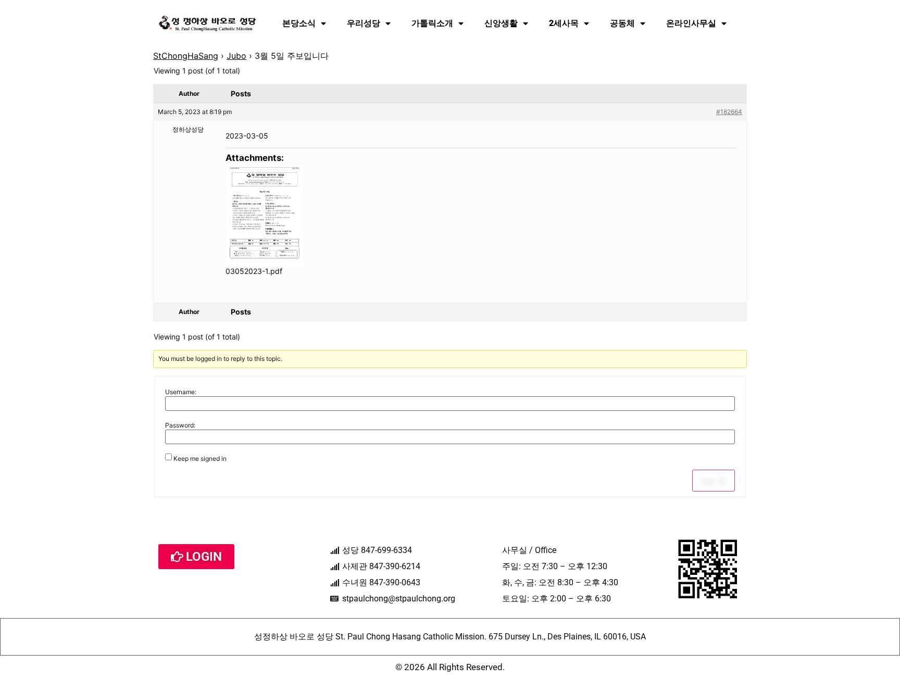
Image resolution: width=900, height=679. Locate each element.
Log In (713, 480)
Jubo (236, 56)
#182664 (729, 112)
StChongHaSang (185, 56)
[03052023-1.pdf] (265, 215)
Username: (180, 392)
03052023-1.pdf (254, 271)
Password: (180, 425)
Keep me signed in (200, 459)
